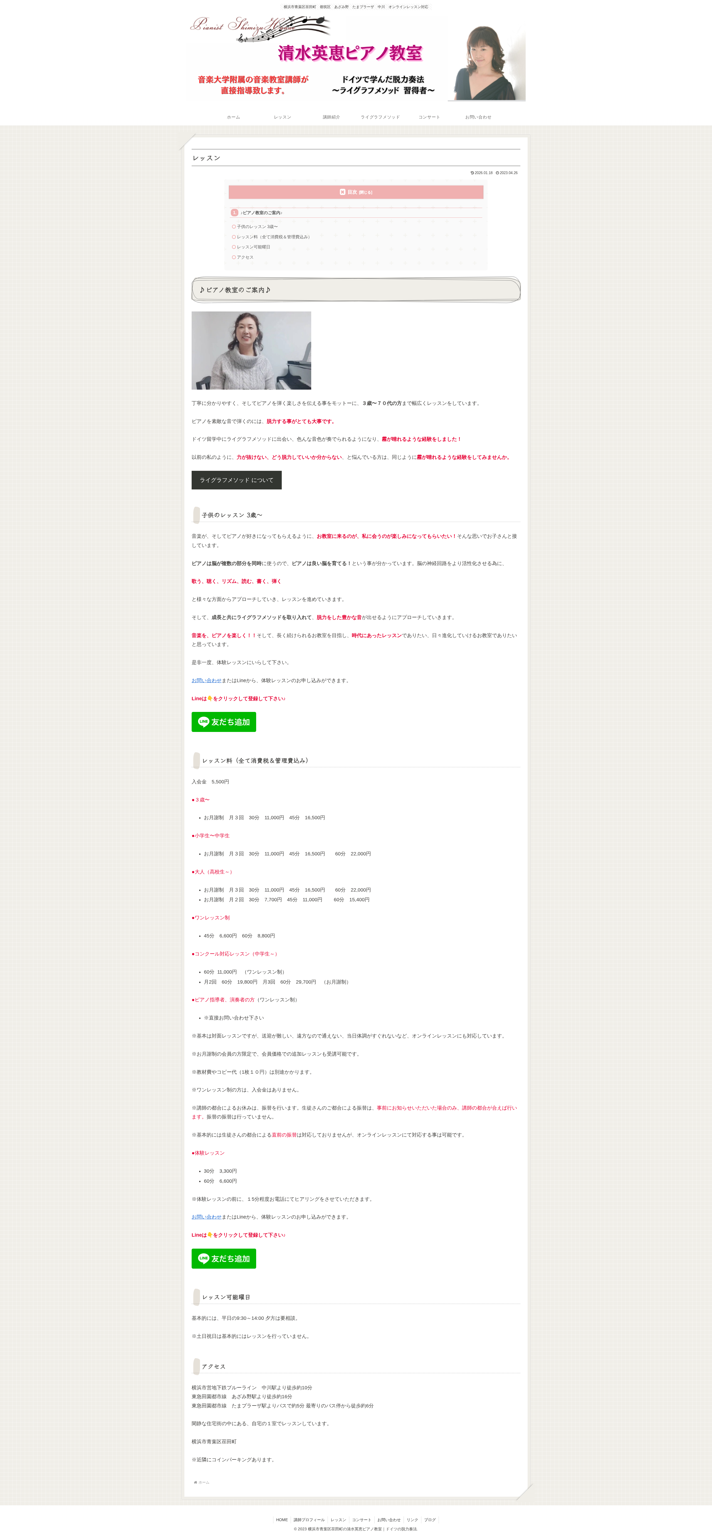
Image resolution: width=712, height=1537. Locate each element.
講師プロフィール (309, 1520)
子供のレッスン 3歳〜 (257, 226)
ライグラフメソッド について (237, 480)
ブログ (430, 1520)
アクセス (245, 257)
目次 (352, 192)
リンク (412, 1520)
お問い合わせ (207, 680)
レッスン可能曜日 (253, 246)
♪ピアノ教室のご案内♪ (262, 212)
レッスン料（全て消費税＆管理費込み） (274, 236)
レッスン (338, 1520)
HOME (282, 1520)
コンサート (362, 1520)
